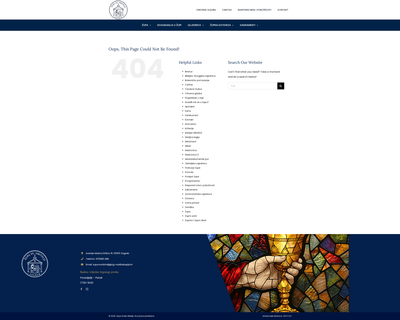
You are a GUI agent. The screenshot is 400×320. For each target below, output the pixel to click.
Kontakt (189, 119)
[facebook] (81, 289)
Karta (188, 110)
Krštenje (189, 128)
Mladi (188, 146)
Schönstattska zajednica (198, 194)
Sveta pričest (192, 202)
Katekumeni (191, 115)
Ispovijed (189, 106)
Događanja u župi (194, 97)
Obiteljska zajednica (196, 163)
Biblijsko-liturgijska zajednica (200, 76)
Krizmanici (190, 124)
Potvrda (189, 172)
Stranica (189, 198)
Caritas (189, 84)
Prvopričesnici (192, 180)
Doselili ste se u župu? (197, 102)
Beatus (188, 71)
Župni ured (191, 216)
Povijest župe (192, 176)
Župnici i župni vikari (195, 220)
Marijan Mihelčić (193, 132)
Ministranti (190, 141)
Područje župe (192, 167)
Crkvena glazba (193, 93)
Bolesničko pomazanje (197, 80)
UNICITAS (287, 316)
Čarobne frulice (193, 89)
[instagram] (87, 289)
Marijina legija (192, 137)
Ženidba (189, 207)
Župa (187, 211)
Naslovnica (191, 150)
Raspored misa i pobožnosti (200, 185)
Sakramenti (191, 189)
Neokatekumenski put (197, 159)
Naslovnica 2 (192, 154)
